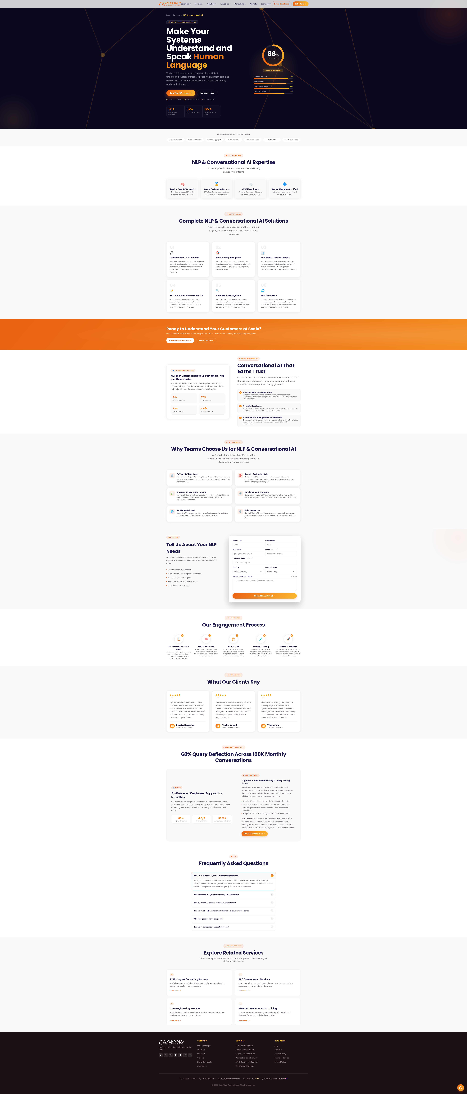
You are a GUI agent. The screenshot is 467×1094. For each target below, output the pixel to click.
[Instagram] (171, 1055)
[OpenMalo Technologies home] (170, 4)
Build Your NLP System (179, 93)
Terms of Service (282, 1058)
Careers (200, 1058)
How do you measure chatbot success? (233, 927)
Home (168, 15)
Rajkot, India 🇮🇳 (252, 1078)
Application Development (247, 1058)
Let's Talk (299, 4)
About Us (201, 1049)
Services (198, 4)
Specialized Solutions (245, 1066)
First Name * (237, 541)
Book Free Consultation (180, 340)
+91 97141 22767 (209, 1078)
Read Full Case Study (253, 834)
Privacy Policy (280, 1054)
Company (265, 4)
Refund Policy (280, 1062)
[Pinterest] (185, 1055)
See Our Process (206, 340)
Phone (271, 550)
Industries (224, 4)
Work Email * (237, 550)
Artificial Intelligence (244, 1045)
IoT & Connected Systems (247, 1062)
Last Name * (270, 541)
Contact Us (202, 1066)
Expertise (185, 4)
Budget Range (271, 568)
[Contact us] (460, 1087)
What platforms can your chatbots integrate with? (233, 875)
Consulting (239, 4)
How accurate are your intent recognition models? (233, 895)
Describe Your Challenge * (243, 577)
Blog (276, 1045)
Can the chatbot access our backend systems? (233, 903)
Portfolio (253, 4)
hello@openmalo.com (230, 1078)
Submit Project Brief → (264, 596)
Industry (236, 568)
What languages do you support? (233, 919)
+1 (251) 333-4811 (189, 1078)
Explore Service (207, 93)
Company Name (243, 559)
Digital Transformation (245, 1054)
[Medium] (190, 1055)
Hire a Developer (281, 4)
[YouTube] (176, 1055)
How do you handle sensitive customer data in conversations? (233, 911)
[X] (166, 1055)
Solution (211, 4)
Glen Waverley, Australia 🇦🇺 (275, 1078)
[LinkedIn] (161, 1055)
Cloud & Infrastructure (245, 1049)
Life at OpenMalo (204, 1062)
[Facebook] (180, 1055)
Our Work (201, 1054)
